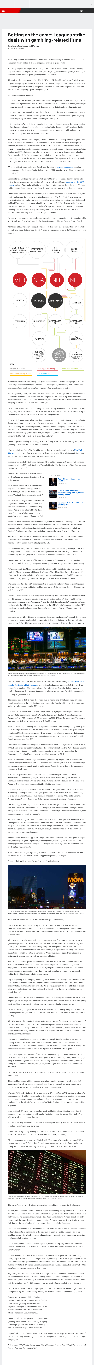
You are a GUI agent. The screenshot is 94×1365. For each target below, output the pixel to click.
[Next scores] (91, 4)
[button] (86, 10)
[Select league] (7, 4)
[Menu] (3, 10)
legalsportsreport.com (65, 167)
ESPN (13, 10)
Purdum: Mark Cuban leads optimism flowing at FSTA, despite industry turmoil (71, 492)
